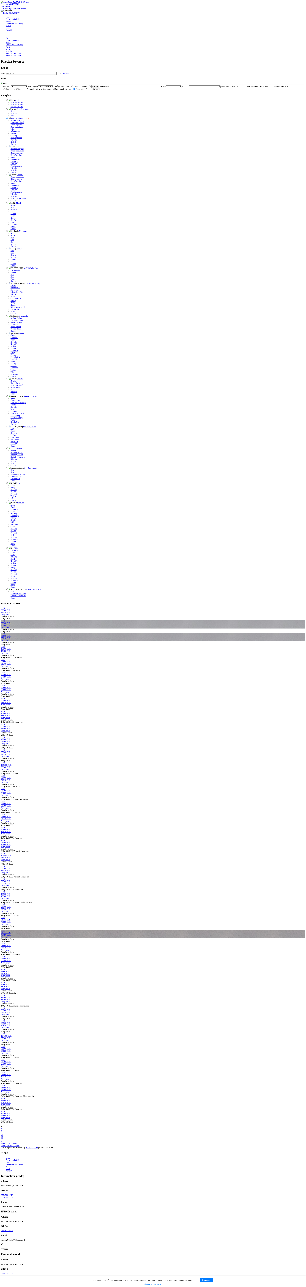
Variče (13, 311)
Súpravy (14, 366)
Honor (13, 207)
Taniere (13, 370)
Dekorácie (14, 338)
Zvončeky (14, 374)
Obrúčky (14, 136)
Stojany (13, 363)
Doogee (13, 224)
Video (8, 28)
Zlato (12, 111)
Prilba (13, 420)
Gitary (13, 470)
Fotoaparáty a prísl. (18, 320)
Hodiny (19, 448)
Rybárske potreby (17, 413)
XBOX (13, 272)
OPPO (13, 216)
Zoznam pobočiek (12, 19)
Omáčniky (14, 526)
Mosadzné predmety (18, 596)
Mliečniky (14, 524)
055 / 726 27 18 (7, 1195)
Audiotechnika (16, 318)
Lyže (12, 409)
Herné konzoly (16, 322)
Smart (13, 463)
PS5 (12, 277)
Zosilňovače (15, 479)
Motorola (14, 209)
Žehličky (14, 444)
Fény (12, 429)
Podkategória (33, 86)
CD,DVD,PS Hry (31, 268)
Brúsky (13, 381)
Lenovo (13, 244)
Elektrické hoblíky (17, 385)
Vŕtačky (14, 392)
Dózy (13, 340)
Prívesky (14, 140)
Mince (13, 129)
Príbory (13, 301)
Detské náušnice (17, 127)
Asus (12, 238)
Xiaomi (13, 214)
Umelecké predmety (18, 594)
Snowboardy (15, 416)
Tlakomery (15, 437)
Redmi (13, 227)
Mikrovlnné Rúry (17, 292)
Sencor (13, 264)
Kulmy (13, 431)
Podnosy (14, 490)
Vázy (13, 372)
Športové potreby (30, 396)
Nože (13, 296)
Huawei (13, 255)
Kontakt (9, 30)
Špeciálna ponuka (23, 109)
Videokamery (16, 327)
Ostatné (13, 144)
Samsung (14, 211)
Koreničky (15, 344)
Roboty (13, 305)
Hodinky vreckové (18, 457)
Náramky (14, 133)
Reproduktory (16, 476)
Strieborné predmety (18, 198)
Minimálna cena (280, 86)
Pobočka (185, 86)
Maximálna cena (9, 89)
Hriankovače (15, 288)
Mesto (163, 86)
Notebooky (23, 231)
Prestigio (14, 259)
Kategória (6, 86)
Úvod (8, 17)
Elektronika (23, 316)
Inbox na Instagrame (13, 55)
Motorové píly (16, 387)
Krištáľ (18, 483)
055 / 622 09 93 (7, 1231)
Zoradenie (30, 89)
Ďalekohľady (16, 400)
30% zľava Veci (17, 104)
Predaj (8, 1162)
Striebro (13, 113)
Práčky (13, 435)
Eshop (8, 21)
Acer (12, 233)
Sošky (13, 361)
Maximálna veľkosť (254, 86)
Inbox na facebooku (13, 53)
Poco (12, 222)
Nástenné (14, 459)
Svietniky (14, 368)
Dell (12, 240)
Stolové (13, 461)
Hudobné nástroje (30, 468)
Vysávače (14, 442)
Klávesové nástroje (18, 474)
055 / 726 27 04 (7, 1273)
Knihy (13, 591)
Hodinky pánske (17, 455)
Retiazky (14, 142)
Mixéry (13, 294)
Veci (12, 115)
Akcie (17, 100)
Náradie (20, 379)
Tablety (19, 249)
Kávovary (14, 290)
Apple (13, 205)
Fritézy (13, 286)
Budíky (13, 450)
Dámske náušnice (17, 123)
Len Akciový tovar (81, 86)
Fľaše (13, 555)
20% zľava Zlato (17, 102)
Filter (3, 73)
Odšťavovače (16, 298)
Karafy (13, 559)
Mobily (19, 203)
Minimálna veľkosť (228, 86)
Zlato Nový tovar (20, 118)
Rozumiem (206, 1280)
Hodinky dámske (17, 453)
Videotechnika (16, 329)
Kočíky (13, 405)
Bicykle (13, 398)
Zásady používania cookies (153, 1284)
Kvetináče (14, 351)
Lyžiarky (14, 411)
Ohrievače (14, 433)
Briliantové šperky (17, 120)
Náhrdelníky (15, 131)
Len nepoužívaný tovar (64, 89)
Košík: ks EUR (11, 13)
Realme (13, 218)
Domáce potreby (29, 427)
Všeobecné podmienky (14, 23)
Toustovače (15, 309)
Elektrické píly (16, 383)
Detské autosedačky (18, 403)
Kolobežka (15, 422)
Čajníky (13, 336)
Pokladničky (15, 357)
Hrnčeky (14, 342)
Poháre (13, 355)
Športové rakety (16, 418)
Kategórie (65, 73)
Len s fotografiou (82, 89)
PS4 (12, 275)
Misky (13, 353)
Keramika (21, 333)
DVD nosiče (15, 270)
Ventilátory (15, 439)
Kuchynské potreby (32, 283)
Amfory (13, 505)
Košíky (13, 346)
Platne (13, 279)
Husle (13, 472)
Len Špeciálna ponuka (62, 86)
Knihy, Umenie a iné (34, 589)
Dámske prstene (17, 125)
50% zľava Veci (17, 107)
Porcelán (20, 503)
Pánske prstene (16, 138)
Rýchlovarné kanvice (19, 307)
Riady (13, 303)
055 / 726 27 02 (32, 1148)
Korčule (14, 407)
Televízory (15, 325)
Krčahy (13, 348)
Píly (12, 390)
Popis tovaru (104, 86)
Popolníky (14, 359)
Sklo (16, 548)
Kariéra (8, 26)
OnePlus (14, 220)
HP (12, 242)
